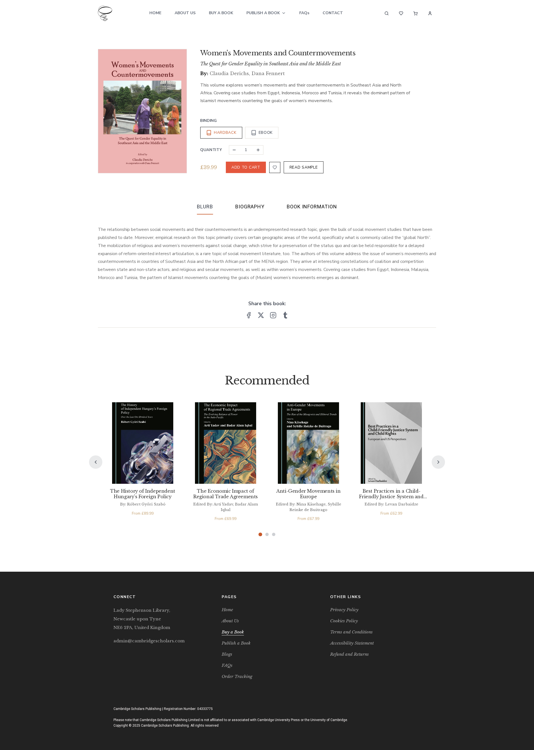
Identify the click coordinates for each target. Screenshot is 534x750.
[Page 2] (267, 534)
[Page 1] (260, 534)
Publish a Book (263, 13)
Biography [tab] (249, 206)
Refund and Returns (349, 654)
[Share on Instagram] (273, 315)
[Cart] (415, 13)
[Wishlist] (401, 13)
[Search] (386, 13)
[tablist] (267, 207)
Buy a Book (221, 13)
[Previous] (95, 462)
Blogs (227, 654)
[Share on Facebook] (248, 315)
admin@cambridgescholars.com (149, 640)
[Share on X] (261, 315)
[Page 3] (273, 534)
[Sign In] (430, 13)
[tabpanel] (267, 249)
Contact (333, 13)
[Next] (438, 462)
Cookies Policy (344, 620)
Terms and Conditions (351, 632)
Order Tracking (237, 676)
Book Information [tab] (312, 206)
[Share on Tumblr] (285, 315)
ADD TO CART (245, 167)
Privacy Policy (344, 609)
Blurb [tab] (205, 206)
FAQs (304, 13)
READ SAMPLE (304, 167)
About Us (185, 13)
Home (155, 13)
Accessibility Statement (352, 643)
